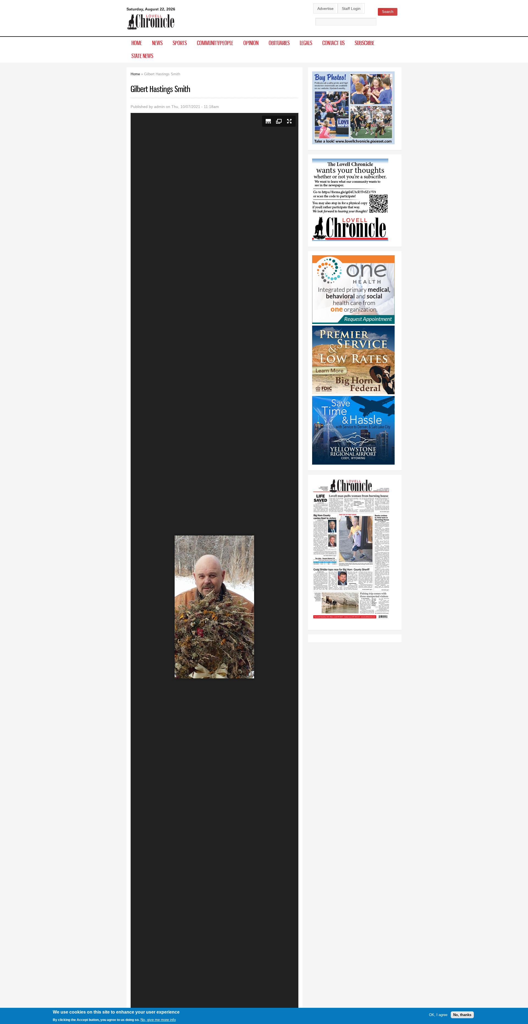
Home (136, 42)
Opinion (250, 42)
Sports (180, 42)
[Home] (151, 30)
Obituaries (279, 42)
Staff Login (351, 8)
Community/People (215, 42)
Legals (306, 42)
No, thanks (462, 1015)
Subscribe (364, 42)
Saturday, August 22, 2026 (151, 9)
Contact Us (333, 42)
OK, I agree (438, 1015)
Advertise (325, 8)
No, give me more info (158, 1019)
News (157, 42)
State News (142, 55)
